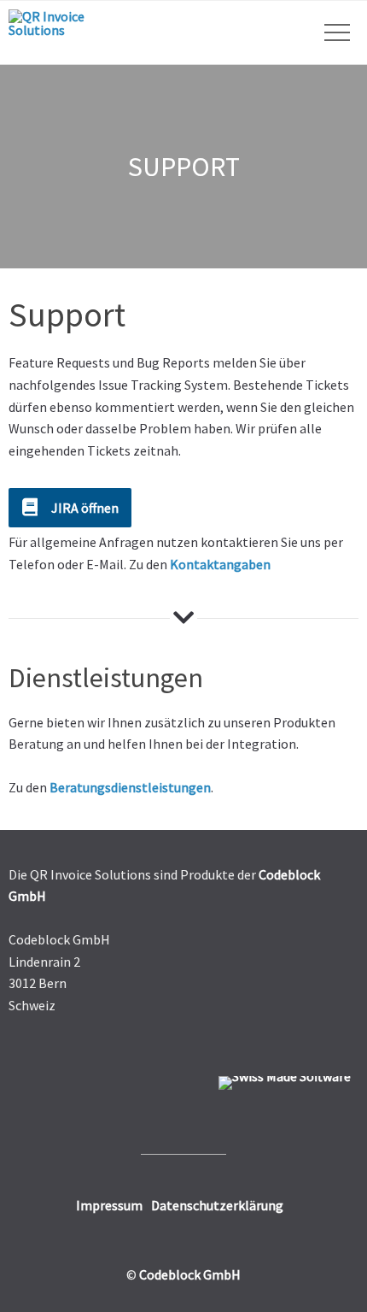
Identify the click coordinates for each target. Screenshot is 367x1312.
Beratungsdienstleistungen (130, 787)
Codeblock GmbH (190, 1274)
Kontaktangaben (220, 564)
